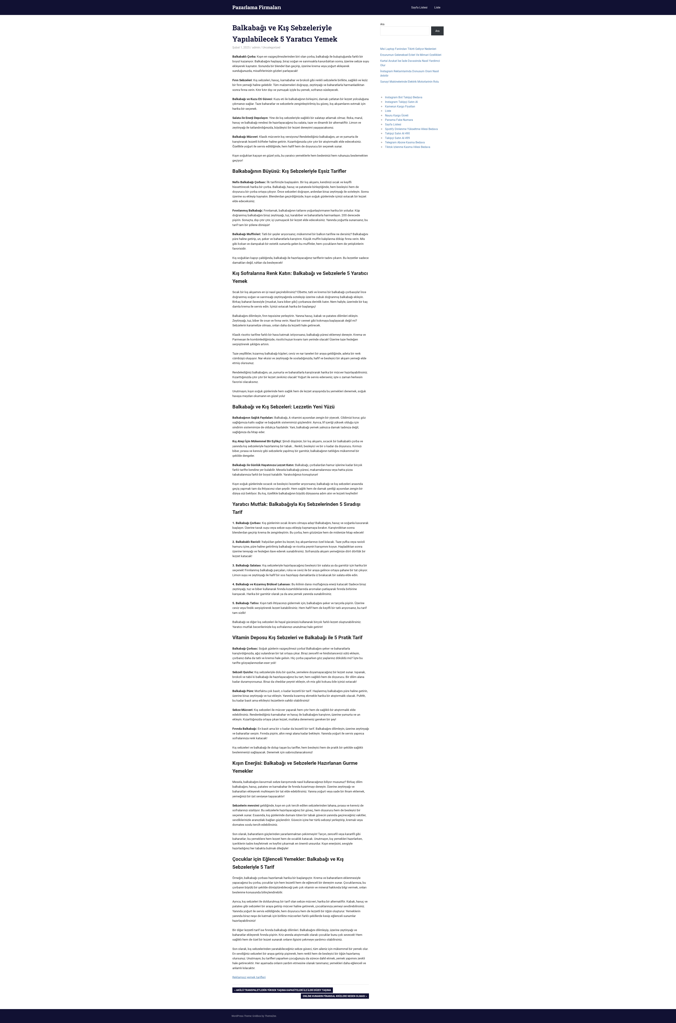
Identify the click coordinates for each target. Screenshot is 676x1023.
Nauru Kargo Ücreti (396, 115)
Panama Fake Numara (399, 120)
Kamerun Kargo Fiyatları (400, 106)
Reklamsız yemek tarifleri (249, 977)
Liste (437, 7)
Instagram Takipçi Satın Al (401, 102)
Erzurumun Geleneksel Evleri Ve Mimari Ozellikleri (410, 55)
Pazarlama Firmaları (256, 7)
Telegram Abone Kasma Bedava (405, 142)
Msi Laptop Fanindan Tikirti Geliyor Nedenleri (408, 49)
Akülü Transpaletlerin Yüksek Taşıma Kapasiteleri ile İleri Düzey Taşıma (283, 990)
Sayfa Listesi (419, 7)
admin (256, 47)
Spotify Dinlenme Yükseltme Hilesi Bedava (411, 129)
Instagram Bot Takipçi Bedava (403, 97)
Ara (382, 24)
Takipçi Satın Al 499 (397, 138)
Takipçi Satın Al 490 (397, 133)
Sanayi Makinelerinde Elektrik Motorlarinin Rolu (409, 81)
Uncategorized (271, 47)
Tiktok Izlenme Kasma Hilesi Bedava (407, 147)
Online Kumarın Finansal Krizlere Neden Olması (334, 996)
